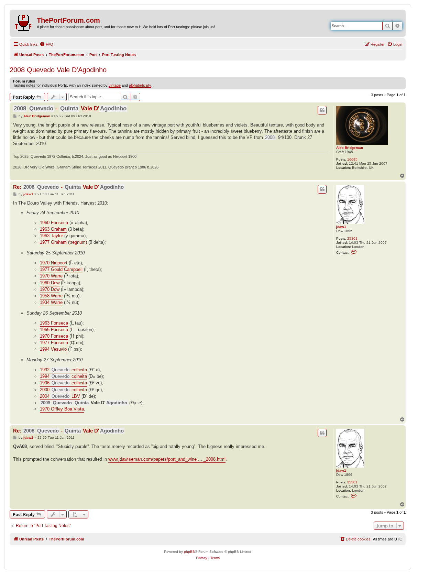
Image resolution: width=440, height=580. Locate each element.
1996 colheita (63, 382)
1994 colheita (63, 376)
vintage (115, 85)
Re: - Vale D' (68, 187)
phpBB (189, 552)
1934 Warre (51, 302)
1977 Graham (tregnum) (63, 242)
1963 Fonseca (54, 323)
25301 (352, 238)
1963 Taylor (51, 235)
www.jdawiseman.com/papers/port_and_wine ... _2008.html (167, 459)
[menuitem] (46, 44)
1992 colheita (63, 369)
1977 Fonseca (54, 342)
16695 (352, 159)
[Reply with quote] (322, 110)
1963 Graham (53, 229)
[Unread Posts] (24, 21)
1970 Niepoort (53, 262)
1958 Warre (51, 295)
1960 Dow (49, 282)
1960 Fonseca (54, 222)
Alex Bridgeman (349, 148)
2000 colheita (63, 389)
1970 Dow (49, 289)
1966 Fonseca (54, 329)
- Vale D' (70, 108)
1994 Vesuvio (53, 349)
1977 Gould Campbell (61, 269)
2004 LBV (60, 396)
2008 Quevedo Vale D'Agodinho (58, 70)
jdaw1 (341, 227)
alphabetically (140, 85)
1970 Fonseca (54, 336)
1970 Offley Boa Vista (62, 409)
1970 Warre (51, 275)
